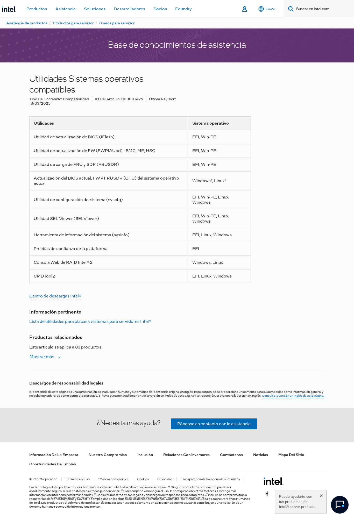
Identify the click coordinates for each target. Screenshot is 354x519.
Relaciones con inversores (186, 454)
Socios (160, 9)
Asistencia (65, 9)
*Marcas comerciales (113, 479)
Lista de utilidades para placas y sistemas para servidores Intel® (90, 321)
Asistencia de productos (26, 23)
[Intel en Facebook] (267, 493)
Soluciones (94, 9)
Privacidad (164, 479)
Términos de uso (78, 479)
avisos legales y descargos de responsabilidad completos (164, 495)
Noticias (260, 454)
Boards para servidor (116, 23)
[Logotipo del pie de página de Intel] (274, 481)
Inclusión (145, 454)
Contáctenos (231, 454)
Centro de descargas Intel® (55, 296)
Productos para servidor (73, 23)
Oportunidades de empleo (52, 464)
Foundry (183, 9)
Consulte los (175, 499)
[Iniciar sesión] (245, 9)
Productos (36, 9)
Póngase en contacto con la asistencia (214, 423)
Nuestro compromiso (108, 454)
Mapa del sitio (291, 454)
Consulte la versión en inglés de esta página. (293, 396)
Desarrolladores (129, 9)
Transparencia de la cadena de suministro (210, 479)
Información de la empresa (53, 454)
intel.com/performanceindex (72, 495)
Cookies (143, 479)
